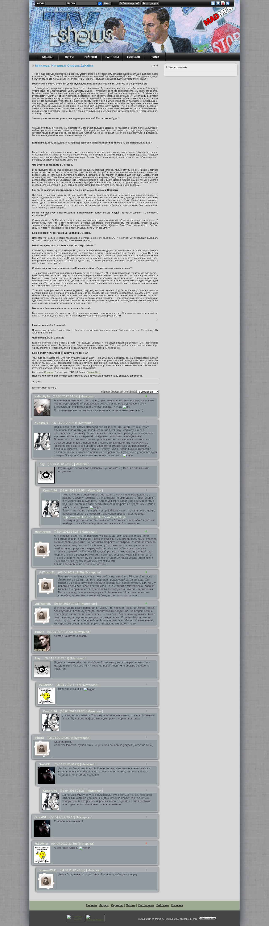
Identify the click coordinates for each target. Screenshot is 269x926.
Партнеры (112, 57)
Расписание (146, 905)
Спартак (48, 372)
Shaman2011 (93, 372)
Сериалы (117, 905)
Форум (104, 905)
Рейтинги (90, 57)
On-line (130, 905)
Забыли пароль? (130, 3)
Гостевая (133, 57)
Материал (87, 396)
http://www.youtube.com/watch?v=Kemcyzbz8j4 (94, 517)
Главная (91, 905)
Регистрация (150, 3)
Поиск (155, 57)
